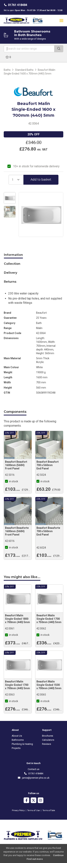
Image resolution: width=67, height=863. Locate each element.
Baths (7, 69)
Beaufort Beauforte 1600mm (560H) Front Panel (17, 531)
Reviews (46, 744)
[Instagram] (40, 800)
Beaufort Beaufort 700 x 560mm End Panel (47, 465)
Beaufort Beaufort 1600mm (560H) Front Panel (16, 465)
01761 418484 (17, 5)
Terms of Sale (48, 810)
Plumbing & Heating (22, 744)
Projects (16, 748)
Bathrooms (18, 739)
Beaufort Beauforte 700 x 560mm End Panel (48, 531)
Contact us (33, 769)
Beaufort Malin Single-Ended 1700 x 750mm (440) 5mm (48, 619)
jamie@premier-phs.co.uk (35, 777)
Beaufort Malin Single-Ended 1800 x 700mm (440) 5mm (17, 619)
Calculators (48, 739)
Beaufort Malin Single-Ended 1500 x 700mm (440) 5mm (48, 685)
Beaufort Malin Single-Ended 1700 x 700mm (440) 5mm (17, 685)
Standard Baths (24, 69)
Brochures (47, 735)
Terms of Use (33, 810)
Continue (58, 855)
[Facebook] (26, 800)
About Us (17, 735)
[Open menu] (61, 20)
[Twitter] (33, 800)
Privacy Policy (18, 810)
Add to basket (41, 179)
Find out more (35, 859)
